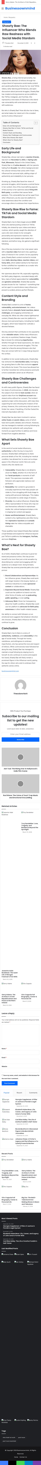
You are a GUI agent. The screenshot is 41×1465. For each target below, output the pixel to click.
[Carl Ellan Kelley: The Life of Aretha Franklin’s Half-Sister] (8, 1122)
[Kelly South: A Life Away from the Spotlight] (8, 1264)
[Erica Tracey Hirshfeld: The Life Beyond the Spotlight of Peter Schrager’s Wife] (8, 1422)
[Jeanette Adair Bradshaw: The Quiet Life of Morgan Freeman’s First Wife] (11, 890)
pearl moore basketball (9, 1441)
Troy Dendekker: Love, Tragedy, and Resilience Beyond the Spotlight (29, 826)
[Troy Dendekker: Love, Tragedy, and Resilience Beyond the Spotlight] (30, 816)
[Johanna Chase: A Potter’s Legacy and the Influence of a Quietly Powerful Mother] (8, 1142)
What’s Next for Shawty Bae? (13, 140)
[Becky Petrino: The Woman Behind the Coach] (33, 1422)
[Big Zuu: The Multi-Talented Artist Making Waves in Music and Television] (30, 1190)
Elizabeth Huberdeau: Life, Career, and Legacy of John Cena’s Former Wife (25, 1111)
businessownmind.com (10, 671)
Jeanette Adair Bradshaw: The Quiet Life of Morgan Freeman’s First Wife (10, 974)
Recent (19, 1093)
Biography (12, 17)
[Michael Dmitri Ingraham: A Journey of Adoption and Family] (33, 1264)
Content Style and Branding (12, 133)
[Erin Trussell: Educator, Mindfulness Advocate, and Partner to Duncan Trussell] (33, 1256)
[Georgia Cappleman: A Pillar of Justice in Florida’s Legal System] (8, 1102)
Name (4, 1048)
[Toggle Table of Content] (34, 123)
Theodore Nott (20, 693)
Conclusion (6, 142)
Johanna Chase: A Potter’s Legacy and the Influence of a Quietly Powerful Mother (26, 1141)
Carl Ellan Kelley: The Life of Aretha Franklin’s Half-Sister (26, 1121)
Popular (6, 1093)
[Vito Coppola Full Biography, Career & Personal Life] (30, 987)
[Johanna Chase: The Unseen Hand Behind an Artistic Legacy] (8, 1256)
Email (4, 1057)
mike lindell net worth (9, 1437)
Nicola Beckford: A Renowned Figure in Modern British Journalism (26, 1131)
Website (4, 1066)
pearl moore (21, 1437)
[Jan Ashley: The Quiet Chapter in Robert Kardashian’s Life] (21, 1339)
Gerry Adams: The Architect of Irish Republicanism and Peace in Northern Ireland (9, 999)
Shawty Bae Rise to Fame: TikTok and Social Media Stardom (18, 129)
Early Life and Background (12, 126)
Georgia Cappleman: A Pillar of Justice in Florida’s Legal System (26, 1101)
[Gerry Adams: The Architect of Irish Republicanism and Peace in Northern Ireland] (11, 987)
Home (5, 17)
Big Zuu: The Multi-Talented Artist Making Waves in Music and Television (30, 1201)
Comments (33, 1093)
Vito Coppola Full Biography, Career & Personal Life (29, 997)
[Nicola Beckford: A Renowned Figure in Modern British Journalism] (8, 1132)
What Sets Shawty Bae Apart (13, 137)
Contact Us (23, 1457)
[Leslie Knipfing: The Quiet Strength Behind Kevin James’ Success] (21, 1422)
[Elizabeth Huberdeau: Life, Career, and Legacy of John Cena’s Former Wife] (8, 1112)
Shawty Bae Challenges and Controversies (17, 135)
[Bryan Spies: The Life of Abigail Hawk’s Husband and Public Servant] (21, 1256)
